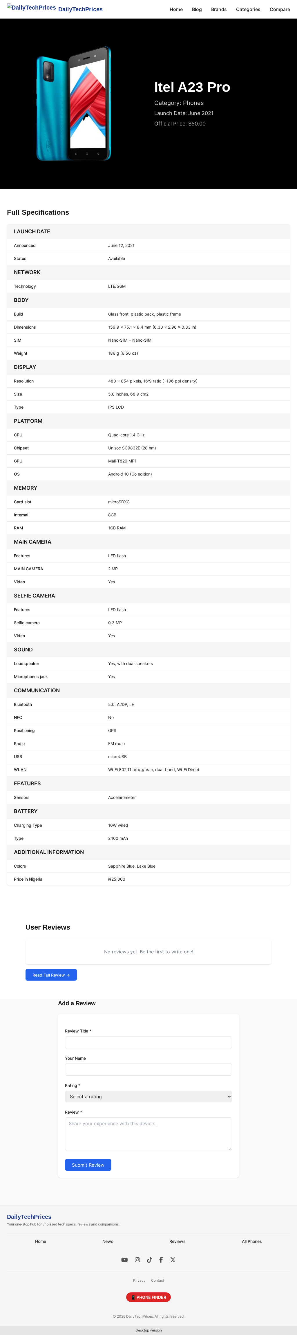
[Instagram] (137, 1260)
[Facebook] (161, 1260)
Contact (157, 1280)
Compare (280, 9)
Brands (219, 9)
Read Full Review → (51, 974)
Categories (248, 9)
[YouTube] (124, 1260)
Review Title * (78, 1030)
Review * (73, 1112)
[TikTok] (149, 1260)
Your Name (75, 1058)
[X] (173, 1260)
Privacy (139, 1280)
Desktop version (148, 1330)
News (107, 1241)
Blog (197, 9)
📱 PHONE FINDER (148, 1297)
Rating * (72, 1085)
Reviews (177, 1241)
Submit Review (88, 1165)
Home (176, 9)
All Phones (252, 1241)
